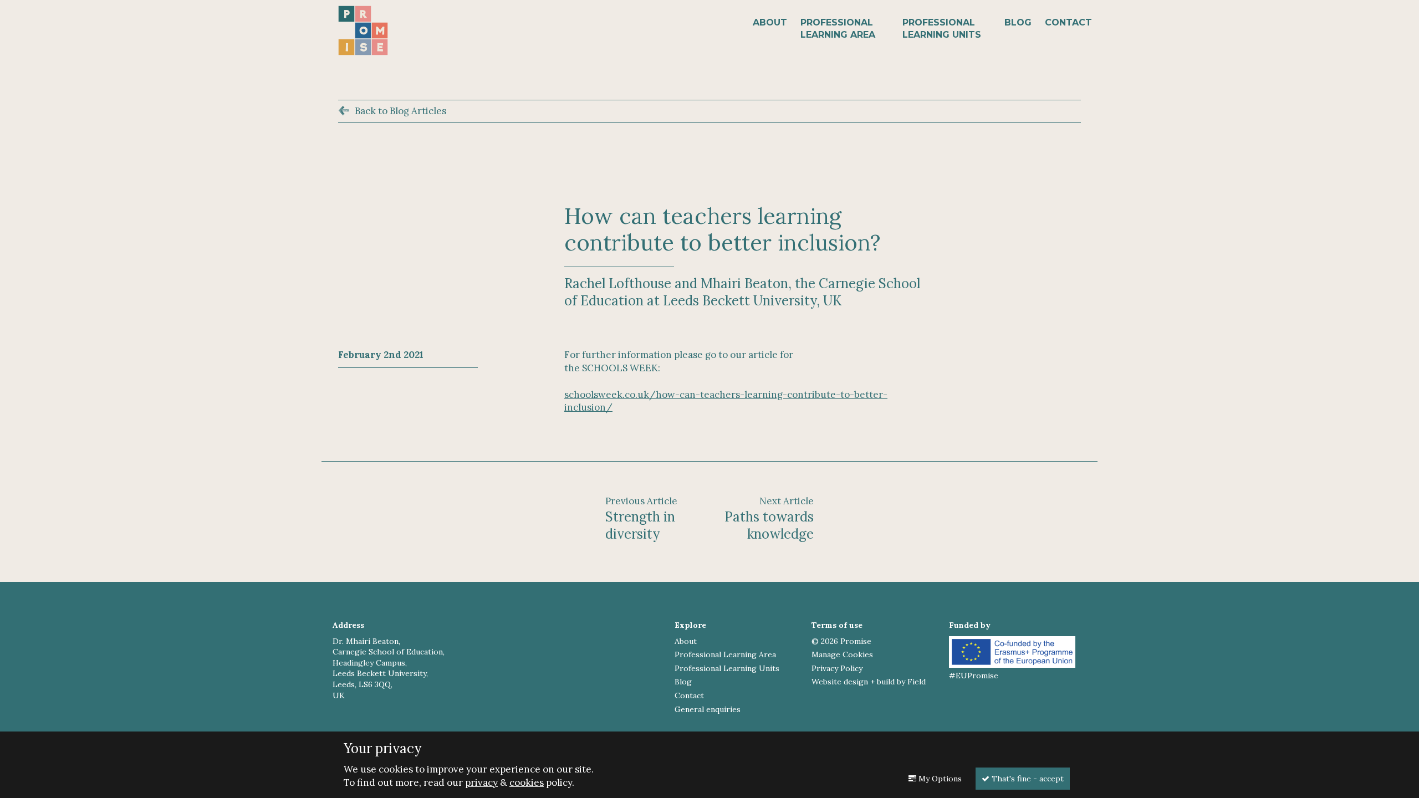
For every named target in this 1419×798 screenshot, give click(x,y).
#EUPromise (973, 676)
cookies (526, 782)
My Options (939, 779)
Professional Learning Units (941, 28)
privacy (481, 782)
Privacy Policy (836, 668)
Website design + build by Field (868, 682)
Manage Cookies (842, 654)
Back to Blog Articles (400, 111)
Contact (1068, 22)
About (770, 22)
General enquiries (708, 709)
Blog (1018, 22)
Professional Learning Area (837, 28)
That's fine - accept (1026, 779)
